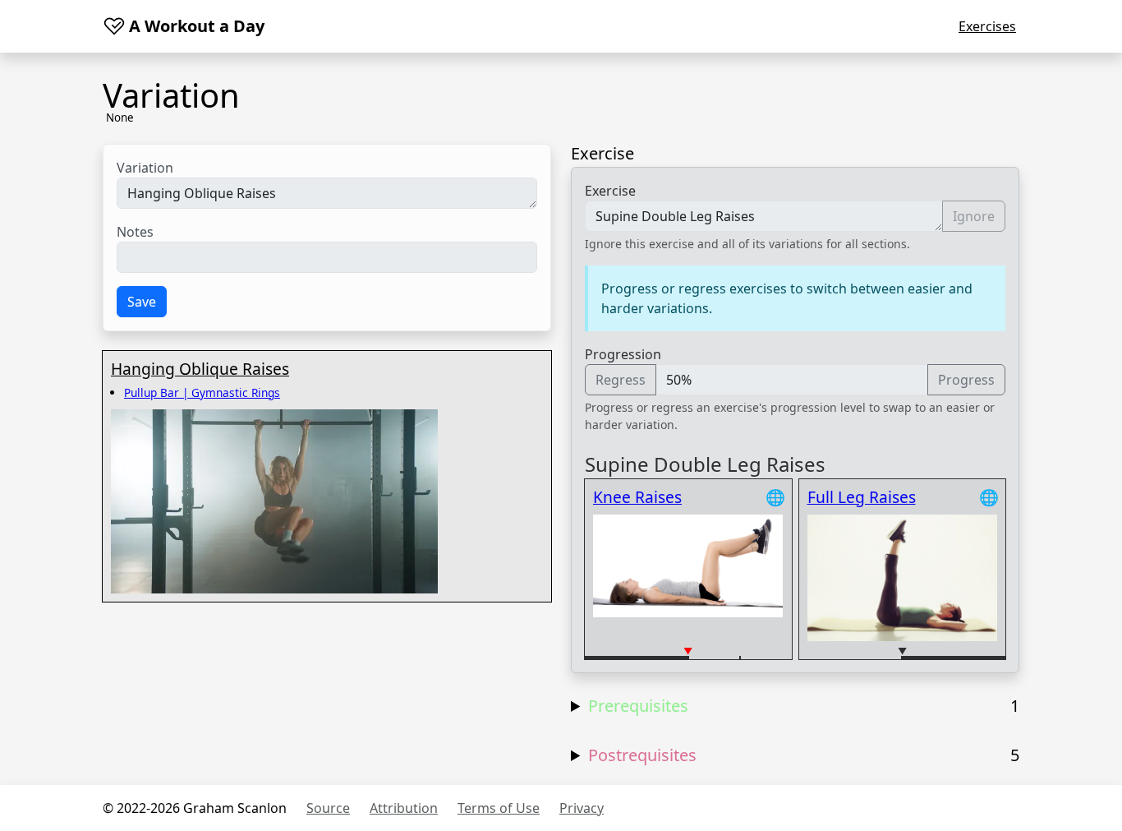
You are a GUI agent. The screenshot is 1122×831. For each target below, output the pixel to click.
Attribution (404, 808)
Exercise (610, 191)
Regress (620, 380)
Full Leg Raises (861, 497)
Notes (135, 232)
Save (141, 302)
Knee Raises (637, 497)
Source (328, 808)
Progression (623, 354)
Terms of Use (499, 808)
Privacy (581, 808)
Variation (145, 168)
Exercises (987, 26)
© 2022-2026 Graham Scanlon (195, 808)
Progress (966, 380)
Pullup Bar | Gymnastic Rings (202, 392)
